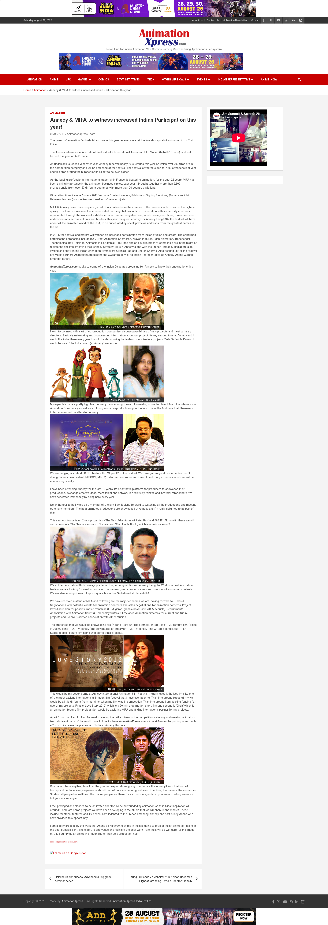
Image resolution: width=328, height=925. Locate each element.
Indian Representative (234, 79)
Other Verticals (174, 79)
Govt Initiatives (128, 79)
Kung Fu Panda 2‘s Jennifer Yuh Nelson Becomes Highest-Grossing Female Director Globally (161, 879)
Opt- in (255, 20)
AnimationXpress (72, 901)
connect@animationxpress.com (63, 842)
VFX (68, 79)
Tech (151, 79)
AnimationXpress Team (81, 133)
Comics (103, 79)
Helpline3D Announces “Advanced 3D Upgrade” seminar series (84, 879)
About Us (197, 20)
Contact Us (213, 20)
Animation (34, 79)
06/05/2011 (57, 133)
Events (202, 79)
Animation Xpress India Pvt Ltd (132, 901)
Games (83, 79)
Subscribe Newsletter (235, 20)
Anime (54, 79)
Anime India (269, 79)
